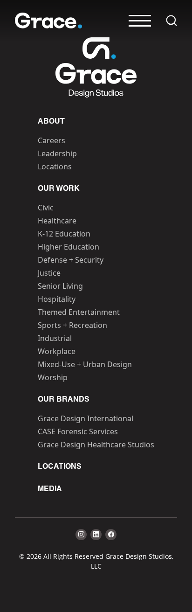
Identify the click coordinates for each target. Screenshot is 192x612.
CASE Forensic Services (78, 431)
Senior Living (60, 286)
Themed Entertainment (79, 312)
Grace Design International (85, 418)
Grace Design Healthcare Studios (96, 444)
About (51, 121)
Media (50, 489)
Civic (46, 207)
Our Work (59, 189)
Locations (55, 166)
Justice (49, 273)
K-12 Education (64, 234)
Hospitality (56, 299)
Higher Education (68, 247)
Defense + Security (70, 260)
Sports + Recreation (72, 325)
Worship (53, 377)
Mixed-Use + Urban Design (85, 364)
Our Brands (63, 399)
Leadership (57, 153)
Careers (51, 140)
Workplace (56, 351)
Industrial (55, 338)
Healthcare (57, 221)
